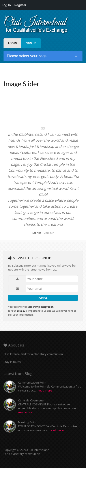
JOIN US (43, 297)
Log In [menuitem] (6, 5)
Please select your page (27, 56)
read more (45, 390)
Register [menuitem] (20, 5)
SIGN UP (31, 43)
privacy (21, 310)
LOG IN (12, 43)
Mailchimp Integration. (41, 306)
